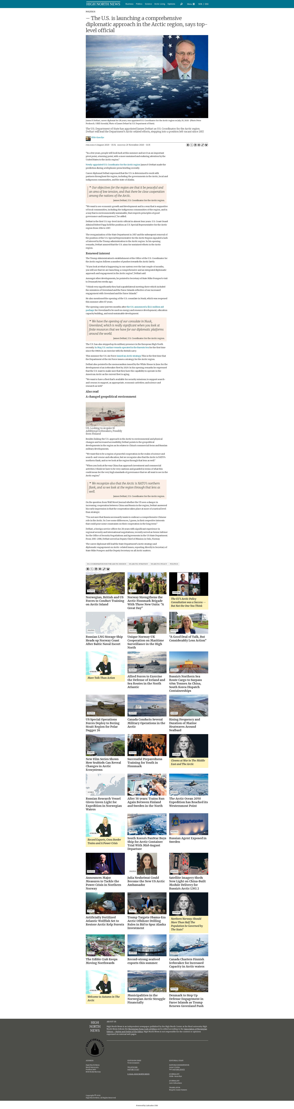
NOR (200, 4)
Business (129, 4)
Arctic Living (159, 4)
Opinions (171, 4)
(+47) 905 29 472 (178, 1069)
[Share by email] (199, 145)
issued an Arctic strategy (129, 356)
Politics (139, 4)
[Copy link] (202, 145)
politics (174, 564)
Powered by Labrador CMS (147, 1106)
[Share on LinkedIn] (195, 145)
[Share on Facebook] (188, 145)
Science (148, 4)
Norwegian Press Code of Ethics (142, 1029)
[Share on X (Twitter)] (191, 145)
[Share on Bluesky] (206, 145)
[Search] (181, 4)
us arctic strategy (138, 564)
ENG (207, 4)
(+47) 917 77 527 (133, 1069)
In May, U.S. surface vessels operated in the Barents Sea (122, 347)
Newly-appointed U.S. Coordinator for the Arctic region (113, 164)
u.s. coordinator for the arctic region (106, 564)
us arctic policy (159, 564)
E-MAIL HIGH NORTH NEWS (138, 1074)
